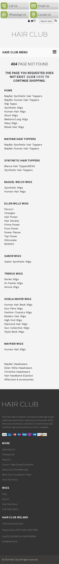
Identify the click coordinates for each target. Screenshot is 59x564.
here (40, 77)
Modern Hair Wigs (15, 316)
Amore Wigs (11, 286)
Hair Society (11, 220)
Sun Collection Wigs (16, 327)
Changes (9, 212)
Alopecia (6, 459)
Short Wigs (11, 115)
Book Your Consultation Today (16, 474)
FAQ (4, 494)
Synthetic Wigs (13, 107)
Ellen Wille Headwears (18, 367)
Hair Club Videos (10, 509)
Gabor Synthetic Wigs (17, 261)
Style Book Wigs (14, 331)
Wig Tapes (10, 103)
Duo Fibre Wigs (13, 308)
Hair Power (11, 216)
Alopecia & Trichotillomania (15, 469)
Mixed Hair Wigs (14, 126)
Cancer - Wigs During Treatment (17, 464)
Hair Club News (10, 479)
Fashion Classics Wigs (18, 312)
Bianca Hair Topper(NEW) (19, 166)
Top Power (10, 236)
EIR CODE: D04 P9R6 (27, 529)
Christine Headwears (17, 371)
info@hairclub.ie (9, 541)
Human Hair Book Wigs (18, 304)
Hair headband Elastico (18, 375)
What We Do (8, 449)
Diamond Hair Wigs (15, 323)
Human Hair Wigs (15, 111)
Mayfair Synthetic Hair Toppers (23, 95)
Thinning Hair (8, 454)
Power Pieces (12, 232)
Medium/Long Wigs (16, 119)
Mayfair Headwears (15, 363)
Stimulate (10, 240)
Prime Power (12, 224)
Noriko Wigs (11, 279)
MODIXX (9, 243)
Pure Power (11, 228)
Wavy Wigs (10, 123)
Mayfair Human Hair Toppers (21, 99)
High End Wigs (13, 320)
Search (5, 499)
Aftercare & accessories (19, 379)
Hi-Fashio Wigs (13, 283)
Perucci (8, 209)
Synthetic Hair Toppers (18, 169)
